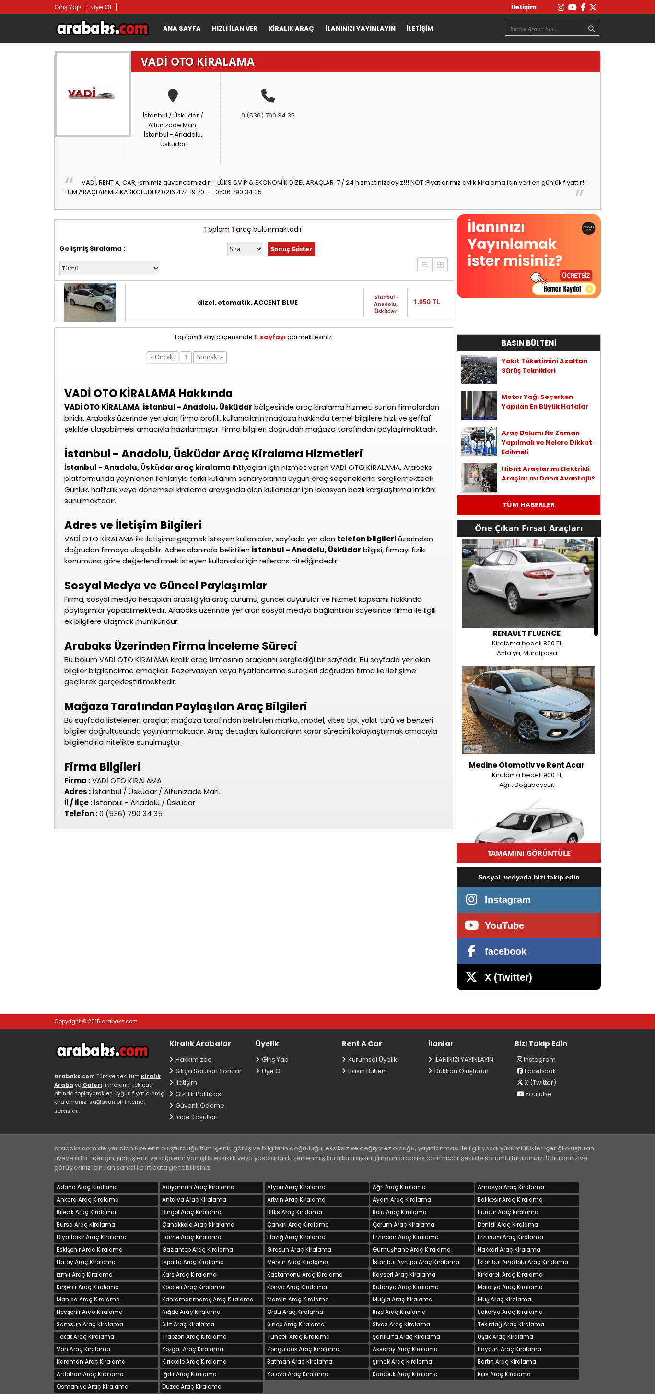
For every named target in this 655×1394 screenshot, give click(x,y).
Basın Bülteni (367, 1071)
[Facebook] (583, 7)
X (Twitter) (540, 1082)
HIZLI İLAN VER (234, 28)
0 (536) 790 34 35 (268, 115)
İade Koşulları (196, 1117)
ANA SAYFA (182, 28)
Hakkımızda (193, 1059)
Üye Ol (101, 7)
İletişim (524, 7)
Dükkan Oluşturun (461, 1071)
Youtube (538, 1094)
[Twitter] (593, 7)
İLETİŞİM (420, 28)
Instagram (540, 1059)
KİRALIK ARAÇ (291, 28)
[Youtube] (572, 7)
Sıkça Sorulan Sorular (208, 1071)
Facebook (540, 1071)
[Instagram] (561, 7)
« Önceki (163, 356)
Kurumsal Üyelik (372, 1059)
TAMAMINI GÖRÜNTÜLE (529, 853)
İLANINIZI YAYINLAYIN (361, 28)
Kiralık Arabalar (102, 29)
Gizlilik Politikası (198, 1094)
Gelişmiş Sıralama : (92, 248)
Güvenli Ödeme (199, 1105)
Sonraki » (210, 356)
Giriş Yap (67, 7)
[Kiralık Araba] (109, 1055)
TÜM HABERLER (529, 504)
